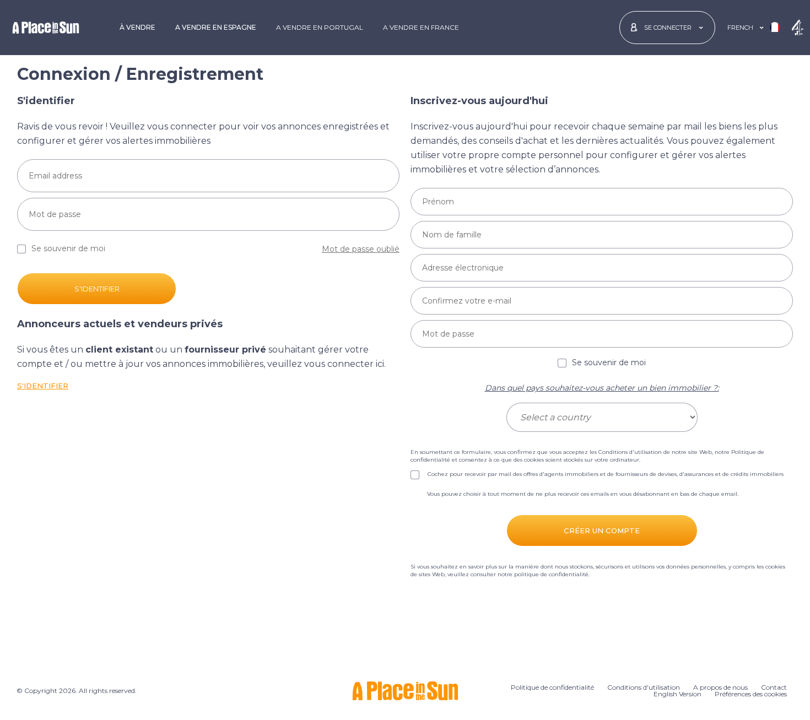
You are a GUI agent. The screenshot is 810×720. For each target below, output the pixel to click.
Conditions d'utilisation (630, 452)
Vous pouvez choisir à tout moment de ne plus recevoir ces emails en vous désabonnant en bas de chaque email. (582, 493)
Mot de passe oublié (360, 249)
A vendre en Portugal (319, 27)
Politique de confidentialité (552, 687)
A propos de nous (720, 687)
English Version (677, 694)
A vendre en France (421, 27)
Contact (774, 687)
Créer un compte (602, 530)
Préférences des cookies (751, 694)
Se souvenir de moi (609, 363)
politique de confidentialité (551, 574)
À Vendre (137, 27)
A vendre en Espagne (215, 27)
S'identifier (97, 288)
